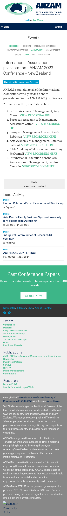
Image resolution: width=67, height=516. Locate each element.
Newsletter (9, 308)
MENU (6, 26)
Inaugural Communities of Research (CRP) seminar (29, 236)
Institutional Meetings (17, 50)
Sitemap (21, 308)
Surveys (7, 364)
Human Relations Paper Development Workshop (33, 203)
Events (6, 199)
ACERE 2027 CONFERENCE (19, 252)
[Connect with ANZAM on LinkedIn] (10, 312)
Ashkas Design (53, 400)
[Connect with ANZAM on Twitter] (5, 312)
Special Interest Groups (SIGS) (18, 387)
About (38, 308)
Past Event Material (41, 54)
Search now (33, 295)
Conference (14, 45)
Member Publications (13, 370)
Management (36, 50)
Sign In (27, 20)
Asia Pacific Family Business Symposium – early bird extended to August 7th (32, 219)
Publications (12, 352)
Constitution (9, 373)
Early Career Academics (44, 45)
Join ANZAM (38, 20)
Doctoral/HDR (10, 384)
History (7, 367)
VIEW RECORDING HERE (36, 115)
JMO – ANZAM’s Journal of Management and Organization (32, 355)
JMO (30, 308)
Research (10, 380)
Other (26, 54)
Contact (48, 308)
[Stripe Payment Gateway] (11, 512)
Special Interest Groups (15, 339)
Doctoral (27, 45)
